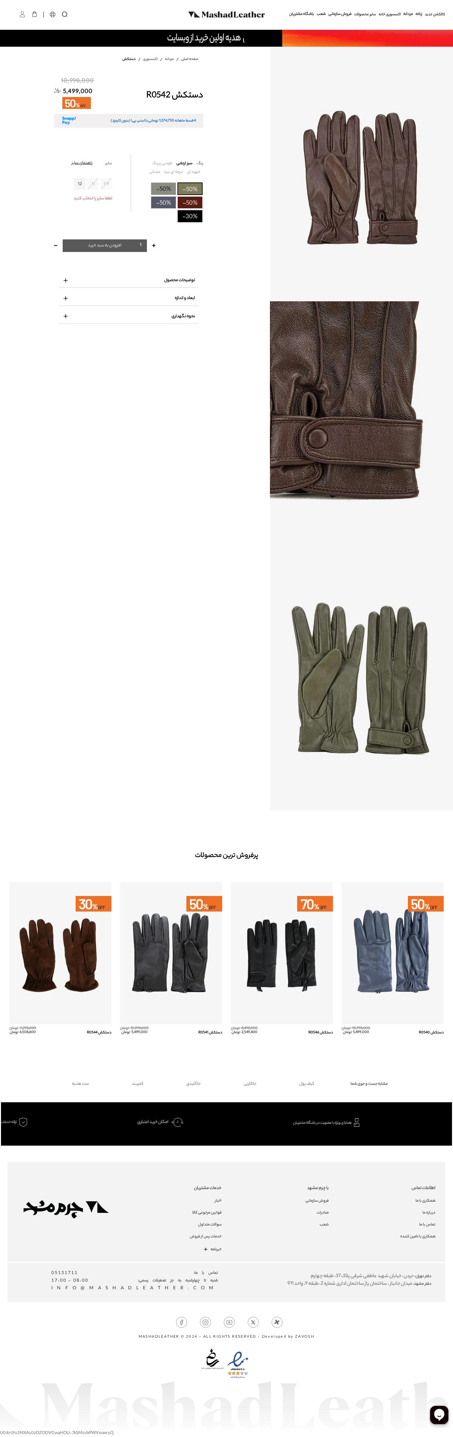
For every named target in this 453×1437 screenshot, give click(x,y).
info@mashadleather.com (134, 1288)
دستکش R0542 (174, 96)
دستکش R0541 (210, 1033)
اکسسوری (150, 59)
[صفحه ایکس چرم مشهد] (253, 1323)
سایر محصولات (365, 15)
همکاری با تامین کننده (417, 1236)
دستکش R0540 (431, 1033)
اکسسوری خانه (390, 15)
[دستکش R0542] (361, 174)
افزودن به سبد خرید (104, 245)
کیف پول (306, 1083)
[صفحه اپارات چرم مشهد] (277, 1323)
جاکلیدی (193, 1083)
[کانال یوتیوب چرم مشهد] (229, 1323)
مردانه (408, 14)
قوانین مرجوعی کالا (207, 1213)
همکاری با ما (425, 1201)
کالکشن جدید (435, 15)
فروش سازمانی (340, 14)
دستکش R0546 (320, 1033)
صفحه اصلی (189, 59)
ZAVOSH (304, 1337)
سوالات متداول (210, 1224)
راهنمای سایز (82, 163)
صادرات (323, 1213)
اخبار (218, 1201)
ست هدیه (80, 1083)
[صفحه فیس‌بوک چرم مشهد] (181, 1323)
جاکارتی (250, 1083)
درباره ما (428, 1213)
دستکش (129, 59)
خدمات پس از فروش (206, 1236)
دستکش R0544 (99, 1033)
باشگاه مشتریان (301, 14)
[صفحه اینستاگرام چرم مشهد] (205, 1323)
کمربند (138, 1083)
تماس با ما (427, 1224)
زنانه (419, 14)
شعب (321, 14)
